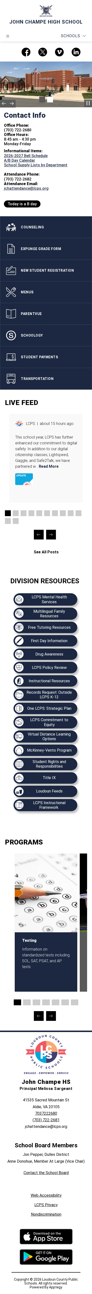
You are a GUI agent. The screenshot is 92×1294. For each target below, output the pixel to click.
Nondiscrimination (46, 1214)
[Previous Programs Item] (39, 1016)
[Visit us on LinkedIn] (76, 52)
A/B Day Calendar (19, 160)
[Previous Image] (4, 104)
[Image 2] (50, 99)
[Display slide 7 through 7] (55, 513)
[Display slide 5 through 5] (39, 513)
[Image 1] (42, 99)
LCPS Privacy (46, 1205)
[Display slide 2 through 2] (16, 513)
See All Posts (46, 552)
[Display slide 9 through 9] (71, 513)
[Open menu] (8, 36)
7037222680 (46, 1113)
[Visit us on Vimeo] (59, 52)
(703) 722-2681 (46, 1120)
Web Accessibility (46, 1195)
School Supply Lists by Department (35, 165)
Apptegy (55, 1287)
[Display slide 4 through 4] (31, 513)
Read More (49, 466)
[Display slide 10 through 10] (78, 513)
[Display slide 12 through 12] (16, 521)
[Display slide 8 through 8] (63, 513)
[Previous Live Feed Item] (39, 534)
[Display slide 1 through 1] (8, 513)
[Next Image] (12, 104)
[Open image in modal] (24, 479)
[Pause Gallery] (88, 103)
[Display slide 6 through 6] (47, 513)
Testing (29, 940)
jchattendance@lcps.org (26, 188)
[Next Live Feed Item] (51, 534)
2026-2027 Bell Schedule (26, 155)
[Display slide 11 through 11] (8, 521)
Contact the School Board (46, 1172)
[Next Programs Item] (51, 1016)
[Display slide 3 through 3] (23, 513)
